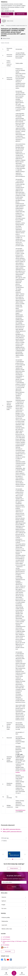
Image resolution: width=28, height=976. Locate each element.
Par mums (4, 908)
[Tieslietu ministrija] (13, 22)
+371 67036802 (6, 937)
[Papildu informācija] (7, 947)
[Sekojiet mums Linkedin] (11, 960)
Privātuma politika (6, 917)
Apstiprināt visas (20, 13)
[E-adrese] (3, 947)
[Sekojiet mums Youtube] (8, 959)
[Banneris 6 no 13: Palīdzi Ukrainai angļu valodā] (14, 854)
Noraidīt (7, 13)
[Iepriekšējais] (3, 854)
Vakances (4, 897)
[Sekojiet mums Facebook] (2, 960)
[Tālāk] (25, 854)
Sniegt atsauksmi (14, 868)
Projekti (3, 904)
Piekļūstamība (5, 921)
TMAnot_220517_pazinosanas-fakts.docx (12, 831)
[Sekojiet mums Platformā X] (5, 960)
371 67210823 (6, 945)
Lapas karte (4, 925)
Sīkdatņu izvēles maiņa (7, 928)
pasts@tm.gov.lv (6, 939)
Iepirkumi (4, 901)
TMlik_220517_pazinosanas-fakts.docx (11, 829)
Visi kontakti (8, 951)
